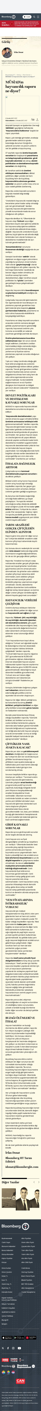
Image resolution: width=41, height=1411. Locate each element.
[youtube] (19, 1348)
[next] (39, 1182)
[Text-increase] (32, 119)
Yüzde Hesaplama (28, 1292)
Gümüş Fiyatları (27, 1272)
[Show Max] (13, 1372)
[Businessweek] (26, 1366)
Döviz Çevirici (7, 1272)
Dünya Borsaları (7, 1254)
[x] (3, 1348)
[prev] (34, 1182)
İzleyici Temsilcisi (8, 1304)
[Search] (34, 16)
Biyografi (5, 1320)
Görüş (19, 75)
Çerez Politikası (7, 1316)
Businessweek (7, 1238)
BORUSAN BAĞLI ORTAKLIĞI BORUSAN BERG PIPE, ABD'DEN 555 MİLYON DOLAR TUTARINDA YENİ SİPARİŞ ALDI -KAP (27, 24)
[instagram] (13, 1348)
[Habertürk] (5, 1360)
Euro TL (4, 1280)
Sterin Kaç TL (6, 1284)
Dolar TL (5, 1276)
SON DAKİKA (5, 24)
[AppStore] (7, 1337)
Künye (4, 1262)
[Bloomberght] (8, 17)
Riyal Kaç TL (6, 1288)
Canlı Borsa (25, 1268)
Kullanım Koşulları (8, 1308)
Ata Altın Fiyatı (26, 1258)
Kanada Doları (7, 1292)
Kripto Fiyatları (7, 1258)
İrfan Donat (26, 75)
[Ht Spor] (21, 1360)
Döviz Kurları (6, 1268)
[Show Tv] (3, 1372)
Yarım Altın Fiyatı (27, 1254)
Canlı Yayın (6, 1242)
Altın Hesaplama (27, 1288)
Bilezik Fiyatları (26, 1280)
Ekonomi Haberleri (8, 1246)
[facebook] (8, 1348)
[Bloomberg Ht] (8, 1366)
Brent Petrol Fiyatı (28, 1276)
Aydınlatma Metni (8, 1312)
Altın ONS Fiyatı (27, 1262)
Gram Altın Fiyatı (27, 1242)
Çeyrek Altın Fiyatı (28, 1246)
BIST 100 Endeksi (27, 1284)
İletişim (4, 1324)
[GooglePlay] (19, 1337)
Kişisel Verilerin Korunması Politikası (9, 1299)
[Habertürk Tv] (14, 1360)
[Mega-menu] (38, 16)
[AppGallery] (30, 1337)
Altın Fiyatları (26, 1238)
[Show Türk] (8, 1372)
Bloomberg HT (10, 75)
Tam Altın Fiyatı (27, 1250)
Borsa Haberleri (7, 1250)
